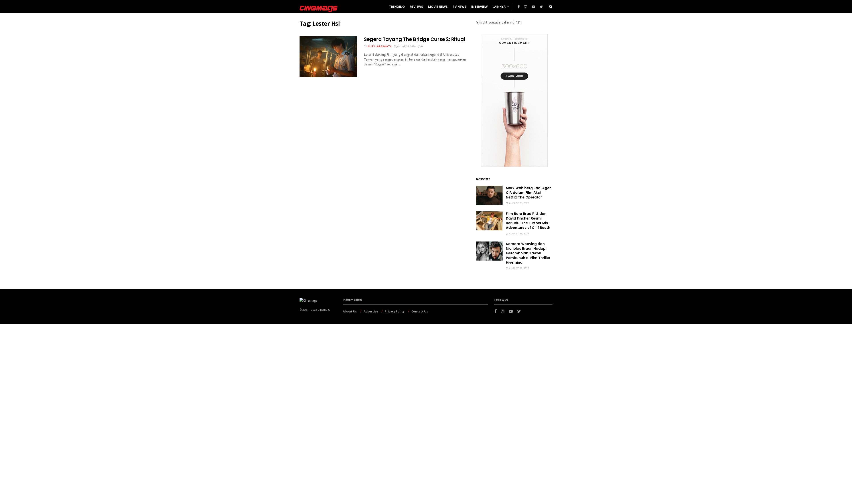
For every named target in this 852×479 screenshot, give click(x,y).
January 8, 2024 (406, 46)
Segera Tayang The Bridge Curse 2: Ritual (414, 39)
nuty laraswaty (379, 46)
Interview (479, 6)
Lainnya (499, 6)
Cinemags (324, 310)
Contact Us (419, 311)
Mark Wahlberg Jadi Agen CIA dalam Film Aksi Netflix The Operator (529, 193)
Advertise (371, 311)
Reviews (416, 6)
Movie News (438, 6)
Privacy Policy (394, 311)
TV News (459, 6)
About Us (350, 311)
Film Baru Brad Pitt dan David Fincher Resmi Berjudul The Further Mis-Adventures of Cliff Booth (528, 220)
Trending (397, 6)
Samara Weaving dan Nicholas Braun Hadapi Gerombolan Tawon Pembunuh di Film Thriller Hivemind (528, 253)
